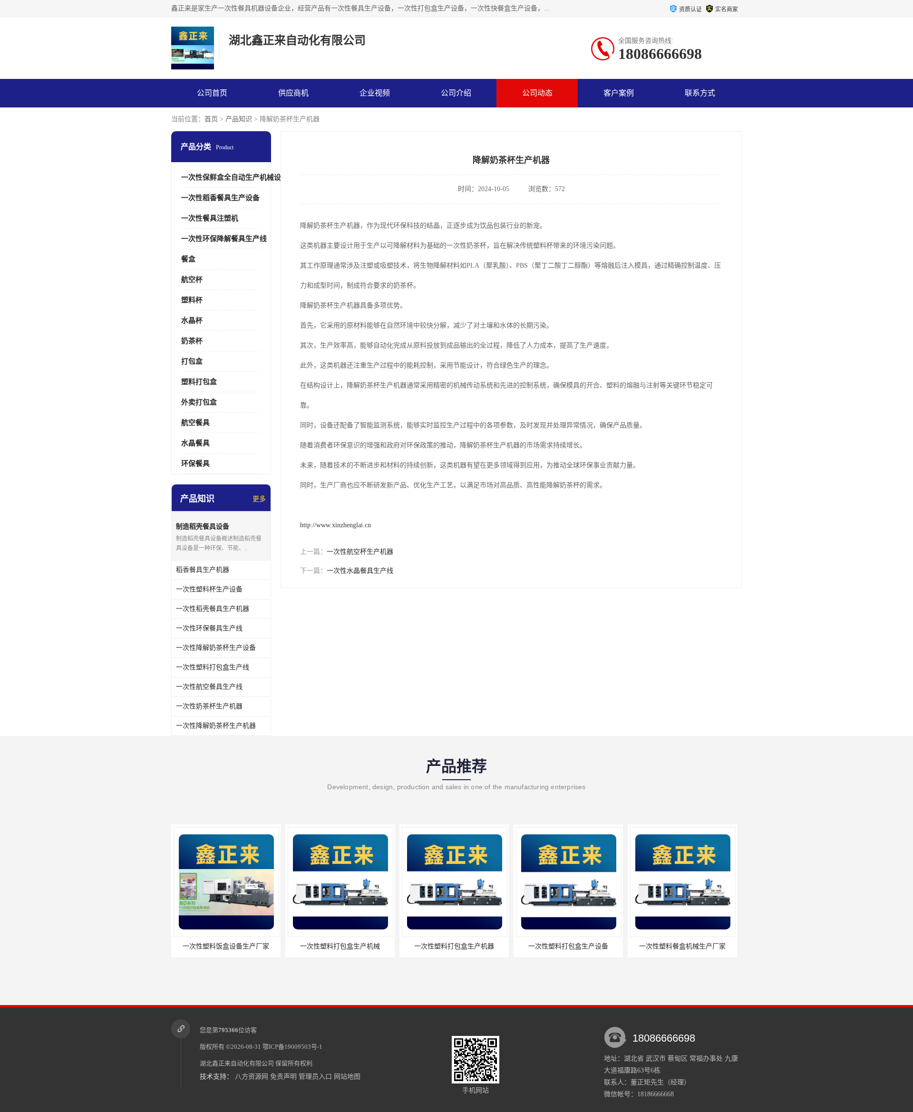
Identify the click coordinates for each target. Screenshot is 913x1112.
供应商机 (293, 93)
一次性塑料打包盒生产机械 (340, 946)
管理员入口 (315, 1076)
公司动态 (537, 93)
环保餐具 (195, 463)
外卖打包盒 (199, 402)
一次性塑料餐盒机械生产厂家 (682, 946)
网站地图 (347, 1076)
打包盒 (192, 361)
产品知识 (238, 119)
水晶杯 (192, 320)
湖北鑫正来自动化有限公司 (237, 1063)
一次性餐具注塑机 (209, 218)
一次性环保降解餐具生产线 (224, 238)
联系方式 (700, 93)
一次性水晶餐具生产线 (360, 570)
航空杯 (192, 279)
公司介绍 (456, 93)
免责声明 (283, 1076)
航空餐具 (195, 422)
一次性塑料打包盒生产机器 (454, 946)
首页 (211, 119)
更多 (259, 499)
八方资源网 (251, 1076)
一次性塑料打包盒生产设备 (568, 946)
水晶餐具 (195, 443)
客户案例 (618, 93)
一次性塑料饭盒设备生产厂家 (226, 946)
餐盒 (188, 259)
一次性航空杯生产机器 (360, 551)
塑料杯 (192, 300)
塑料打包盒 (199, 382)
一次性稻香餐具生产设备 (220, 198)
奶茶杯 (192, 341)
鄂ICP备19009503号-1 (292, 1046)
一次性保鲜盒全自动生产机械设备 (234, 177)
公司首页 (212, 93)
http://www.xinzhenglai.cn (335, 525)
